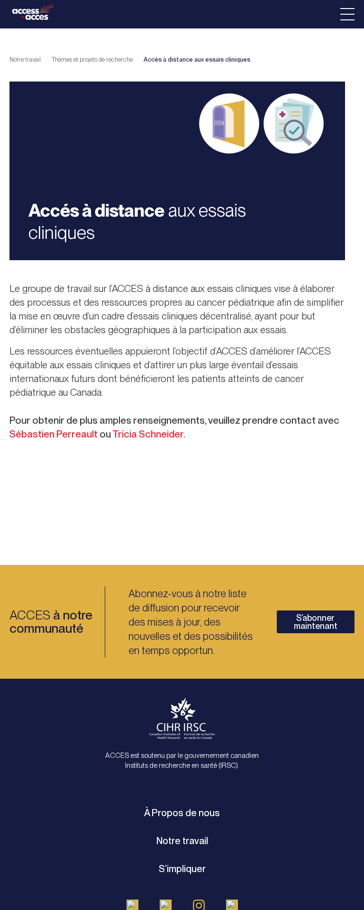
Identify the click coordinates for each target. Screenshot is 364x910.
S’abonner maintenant (315, 622)
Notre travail (25, 59)
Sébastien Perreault (53, 434)
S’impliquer (182, 868)
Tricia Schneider (147, 434)
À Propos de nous (182, 813)
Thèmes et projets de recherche (92, 59)
